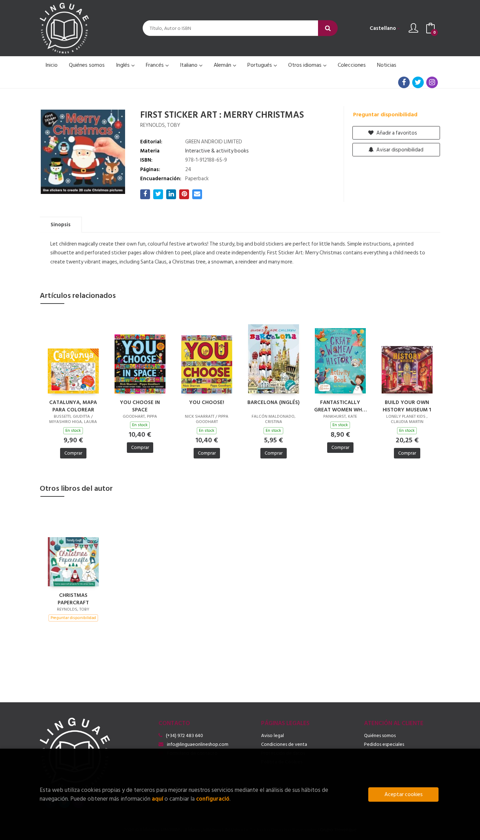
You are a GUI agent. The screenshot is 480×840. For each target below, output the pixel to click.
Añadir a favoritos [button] (396, 133)
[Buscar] (328, 28)
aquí (157, 798)
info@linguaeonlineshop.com (197, 744)
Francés (155, 65)
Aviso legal (272, 735)
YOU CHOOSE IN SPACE (140, 406)
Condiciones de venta (284, 744)
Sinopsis (61, 224)
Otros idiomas (305, 65)
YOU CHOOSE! (206, 403)
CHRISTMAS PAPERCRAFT (73, 599)
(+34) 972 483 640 (184, 735)
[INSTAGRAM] (432, 82)
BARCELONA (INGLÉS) (273, 403)
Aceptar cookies (403, 794)
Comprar (73, 453)
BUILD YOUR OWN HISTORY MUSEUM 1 (407, 406)
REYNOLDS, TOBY (160, 125)
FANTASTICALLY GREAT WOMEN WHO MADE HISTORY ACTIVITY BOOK (340, 406)
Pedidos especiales (384, 744)
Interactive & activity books (217, 150)
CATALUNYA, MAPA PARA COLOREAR (73, 406)
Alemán (223, 65)
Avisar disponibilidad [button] (399, 149)
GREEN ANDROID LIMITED (213, 141)
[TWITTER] (418, 82)
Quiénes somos (380, 735)
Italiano (189, 65)
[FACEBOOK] (404, 82)
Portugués (260, 65)
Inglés (123, 65)
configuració (212, 798)
